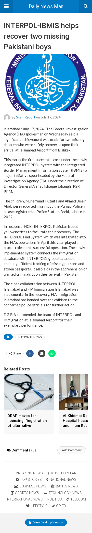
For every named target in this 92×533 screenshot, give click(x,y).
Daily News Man (46, 6)
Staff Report (25, 117)
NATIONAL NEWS (30, 337)
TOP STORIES (31, 480)
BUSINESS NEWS (32, 486)
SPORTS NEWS (27, 493)
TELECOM (78, 499)
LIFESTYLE (39, 506)
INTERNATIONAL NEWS (24, 499)
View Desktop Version (48, 522)
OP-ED (61, 506)
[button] (6, 6)
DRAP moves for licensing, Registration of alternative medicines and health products (27, 426)
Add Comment (72, 450)
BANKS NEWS (67, 486)
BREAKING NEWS (29, 473)
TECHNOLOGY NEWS (65, 493)
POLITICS (54, 499)
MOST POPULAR (63, 473)
